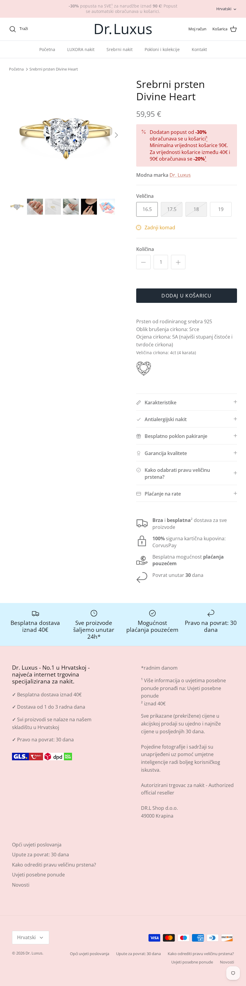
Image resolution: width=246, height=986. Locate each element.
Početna (47, 49)
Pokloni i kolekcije (162, 49)
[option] (66, 135)
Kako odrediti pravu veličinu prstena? (54, 864)
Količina (145, 249)
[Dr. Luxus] (123, 29)
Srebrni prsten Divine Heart (53, 69)
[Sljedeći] (116, 135)
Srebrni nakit (119, 49)
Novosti (20, 885)
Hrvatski (223, 8)
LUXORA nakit (80, 49)
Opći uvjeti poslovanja (37, 844)
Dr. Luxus (180, 175)
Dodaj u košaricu (186, 295)
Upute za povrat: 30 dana (40, 854)
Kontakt (199, 49)
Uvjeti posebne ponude (38, 874)
